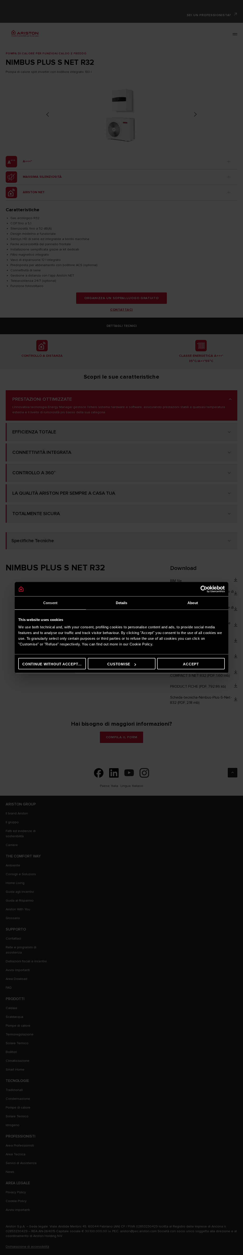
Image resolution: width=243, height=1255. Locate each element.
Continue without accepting (53, 664)
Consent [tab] (50, 603)
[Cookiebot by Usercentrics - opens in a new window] (204, 588)
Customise (118, 664)
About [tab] (192, 603)
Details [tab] (121, 603)
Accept (191, 664)
